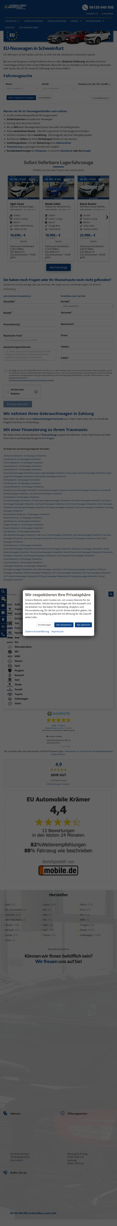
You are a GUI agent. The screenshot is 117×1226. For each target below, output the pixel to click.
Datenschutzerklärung (37, 631)
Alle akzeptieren (64, 624)
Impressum (57, 631)
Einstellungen (44, 624)
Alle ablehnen (83, 624)
